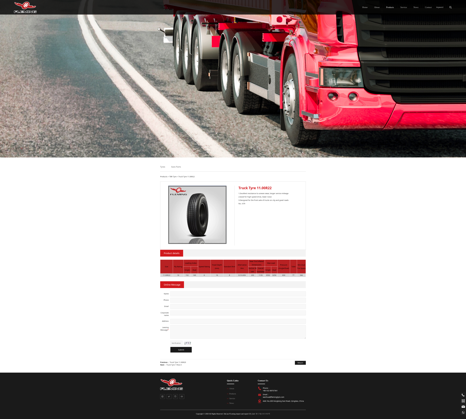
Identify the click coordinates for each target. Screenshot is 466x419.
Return (300, 363)
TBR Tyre (172, 176)
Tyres (162, 166)
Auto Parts (176, 166)
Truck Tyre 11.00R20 (178, 362)
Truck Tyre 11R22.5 (174, 365)
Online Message (172, 284)
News (415, 7)
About (377, 7)
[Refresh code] (187, 343)
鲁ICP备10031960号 (263, 414)
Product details (171, 253)
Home (365, 7)
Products (390, 7)
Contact (428, 7)
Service (403, 7)
